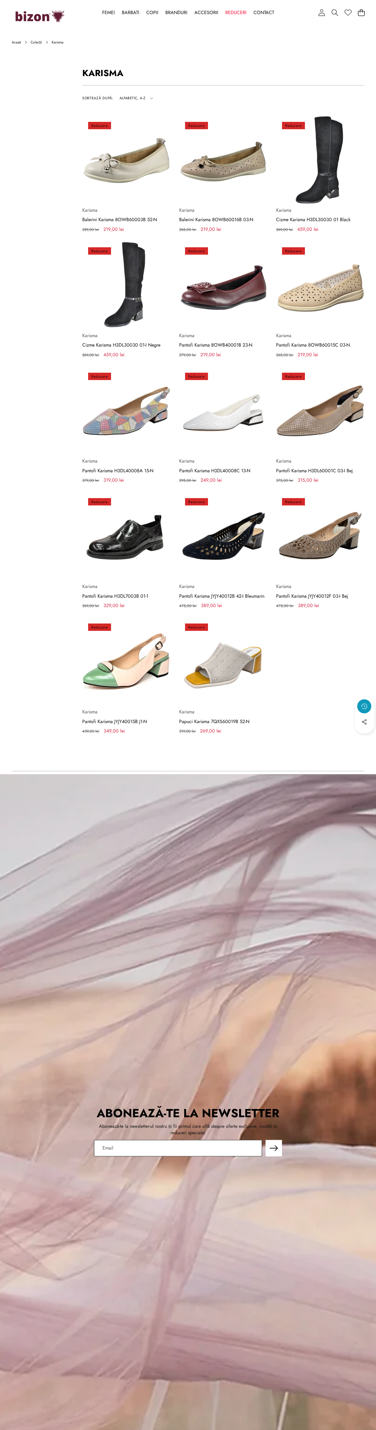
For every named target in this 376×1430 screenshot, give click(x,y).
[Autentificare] (321, 12)
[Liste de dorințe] (348, 12)
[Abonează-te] (274, 1148)
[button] (334, 12)
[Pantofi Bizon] (40, 16)
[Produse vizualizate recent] (364, 706)
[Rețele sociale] (364, 722)
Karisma (90, 210)
